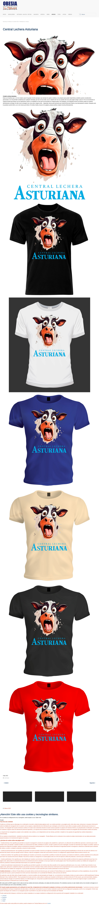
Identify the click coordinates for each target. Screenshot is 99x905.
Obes (48, 14)
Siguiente (92, 783)
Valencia (36, 14)
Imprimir (6, 778)
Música (42, 14)
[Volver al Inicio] (10, 5)
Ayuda (64, 14)
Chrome (4, 895)
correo (49, 903)
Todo (59, 14)
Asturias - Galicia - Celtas (24, 14)
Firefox (4, 899)
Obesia (70, 14)
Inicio (4, 14)
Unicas (53, 14)
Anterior (6, 783)
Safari (3, 901)
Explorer (4, 897)
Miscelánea (11, 14)
